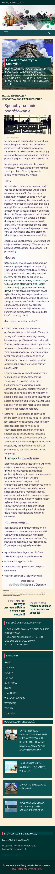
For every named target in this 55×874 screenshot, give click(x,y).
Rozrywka (10, 683)
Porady (33, 127)
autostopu (23, 509)
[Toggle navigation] (6, 33)
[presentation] (46, 41)
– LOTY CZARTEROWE (16, 644)
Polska (23, 127)
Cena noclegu (11, 263)
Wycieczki (10, 703)
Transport (13, 131)
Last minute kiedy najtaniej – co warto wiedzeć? (32, 767)
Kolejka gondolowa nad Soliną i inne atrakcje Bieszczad (31, 806)
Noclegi (11, 127)
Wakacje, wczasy (32, 131)
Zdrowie (9, 713)
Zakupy (8, 708)
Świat (43, 127)
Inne (7, 662)
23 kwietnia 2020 (11, 138)
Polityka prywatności (12, 855)
